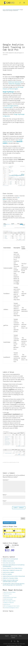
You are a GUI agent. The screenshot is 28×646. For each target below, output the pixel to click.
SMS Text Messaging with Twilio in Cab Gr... (12, 606)
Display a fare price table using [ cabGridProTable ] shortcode (10, 580)
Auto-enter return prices (9, 563)
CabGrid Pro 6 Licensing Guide (10, 559)
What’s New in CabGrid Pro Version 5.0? (12, 570)
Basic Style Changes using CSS (9, 600)
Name (5, 494)
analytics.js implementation (15, 82)
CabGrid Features (7, 604)
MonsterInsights (13, 89)
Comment (6, 480)
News (20, 635)
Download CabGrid (9, 522)
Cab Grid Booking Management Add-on (11, 607)
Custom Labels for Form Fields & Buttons (12, 568)
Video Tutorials (13, 635)
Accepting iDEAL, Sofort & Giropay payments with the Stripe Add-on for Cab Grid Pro (13, 584)
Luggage (14, 531)
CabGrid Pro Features (8, 594)
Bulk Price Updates (7, 574)
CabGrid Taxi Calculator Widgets (9, 592)
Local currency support (8, 572)
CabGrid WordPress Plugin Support (10, 597)
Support (7, 635)
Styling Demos (6, 595)
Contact (13, 637)
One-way (23, 530)
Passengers (5, 531)
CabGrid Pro (11, 52)
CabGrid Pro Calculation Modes (10, 578)
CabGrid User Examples (8, 599)
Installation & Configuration (8, 602)
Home (4, 9)
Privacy (15, 643)
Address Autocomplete (8, 561)
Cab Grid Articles (9, 9)
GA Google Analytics (12, 105)
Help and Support (16, 9)
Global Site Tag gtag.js (14, 83)
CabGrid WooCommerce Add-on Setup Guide (14, 576)
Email (5, 501)
